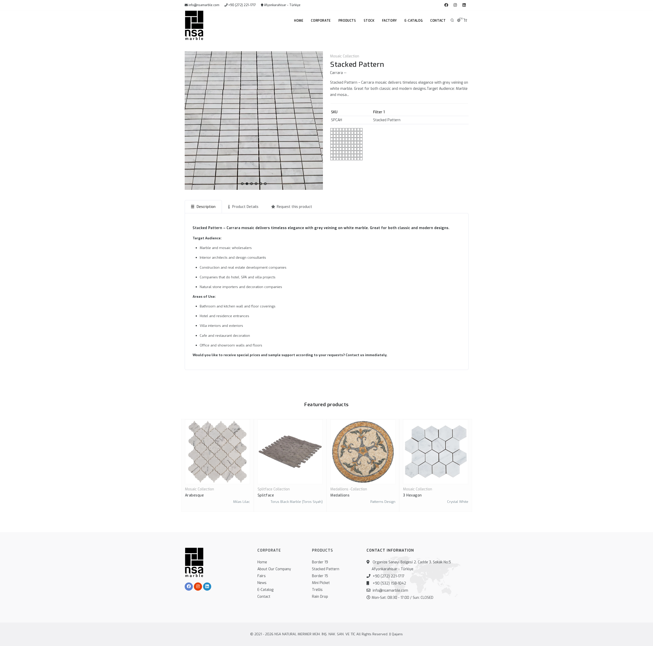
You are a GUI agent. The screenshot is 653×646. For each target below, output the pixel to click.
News (262, 582)
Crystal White (457, 502)
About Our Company (274, 569)
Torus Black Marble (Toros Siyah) (297, 502)
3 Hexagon (412, 495)
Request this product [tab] (294, 206)
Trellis (317, 589)
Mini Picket (321, 582)
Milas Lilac (241, 502)
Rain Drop (320, 596)
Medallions (339, 495)
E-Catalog (414, 21)
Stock (369, 21)
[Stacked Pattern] (254, 120)
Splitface (266, 495)
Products (347, 21)
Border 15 (320, 576)
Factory (389, 21)
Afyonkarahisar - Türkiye (281, 5)
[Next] (318, 120)
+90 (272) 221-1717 (242, 5)
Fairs (261, 576)
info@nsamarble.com (203, 5)
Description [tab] (206, 206)
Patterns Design (382, 502)
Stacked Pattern (325, 569)
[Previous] (190, 120)
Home (298, 21)
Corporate (321, 21)
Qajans (397, 634)
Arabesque (194, 495)
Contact (438, 21)
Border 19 (320, 562)
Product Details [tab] (244, 206)
